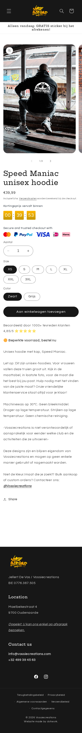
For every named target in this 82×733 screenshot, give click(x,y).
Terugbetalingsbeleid (30, 695)
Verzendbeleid (60, 702)
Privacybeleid (56, 695)
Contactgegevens (43, 708)
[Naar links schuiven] (31, 161)
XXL (11, 279)
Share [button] (12, 499)
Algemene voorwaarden (32, 702)
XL (65, 269)
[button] (9, 11)
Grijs (32, 296)
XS (10, 269)
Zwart (12, 296)
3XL (28, 279)
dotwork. (52, 721)
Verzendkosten (28, 198)
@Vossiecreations (17, 486)
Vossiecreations (46, 717)
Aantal (8, 242)
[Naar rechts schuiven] (50, 161)
